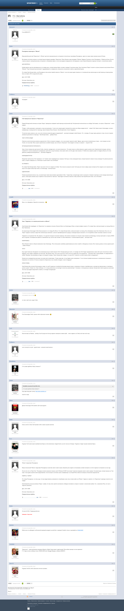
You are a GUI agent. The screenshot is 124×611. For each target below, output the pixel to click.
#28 (112, 309)
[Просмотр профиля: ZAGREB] (15, 551)
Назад (9, 20)
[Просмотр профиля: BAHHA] (15, 532)
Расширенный (96, 3)
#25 (112, 197)
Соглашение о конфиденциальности (109, 593)
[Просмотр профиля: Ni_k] (15, 445)
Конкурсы (41, 4)
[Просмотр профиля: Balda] (15, 53)
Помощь (30, 596)
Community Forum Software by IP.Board (90, 596)
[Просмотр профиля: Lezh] (15, 332)
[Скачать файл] (22, 85)
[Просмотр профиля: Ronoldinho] (15, 368)
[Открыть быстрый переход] (96, 10)
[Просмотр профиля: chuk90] (15, 204)
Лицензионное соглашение (32, 603)
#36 (112, 457)
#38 (112, 525)
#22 (112, 46)
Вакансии (53, 603)
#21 (112, 27)
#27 (112, 290)
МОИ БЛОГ (80, 530)
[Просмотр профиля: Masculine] (15, 316)
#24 (112, 113)
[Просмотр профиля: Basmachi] (15, 34)
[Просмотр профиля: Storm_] (15, 407)
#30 (112, 342)
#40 (112, 563)
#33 (112, 400)
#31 (112, 361)
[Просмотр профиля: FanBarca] (15, 101)
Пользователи (31, 10)
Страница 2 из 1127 (16, 20)
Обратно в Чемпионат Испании (109, 583)
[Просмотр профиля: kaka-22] (15, 570)
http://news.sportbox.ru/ (40, 391)
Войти (96, 7)
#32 (112, 380)
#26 (112, 216)
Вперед (28, 20)
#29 (112, 328)
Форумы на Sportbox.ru (12, 593)
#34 (112, 419)
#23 (112, 94)
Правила (100, 593)
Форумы (38, 10)
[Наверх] (62, 597)
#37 (112, 506)
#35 (112, 438)
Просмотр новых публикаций (87, 10)
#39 (112, 544)
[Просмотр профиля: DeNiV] (15, 297)
